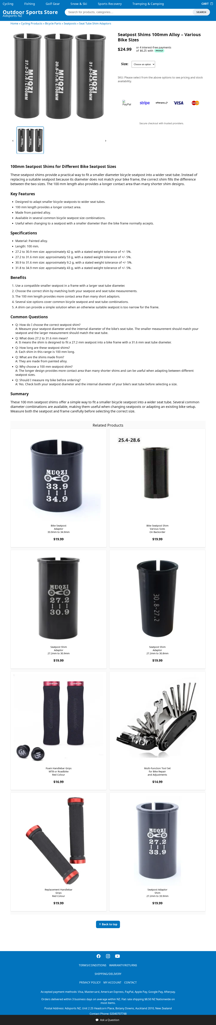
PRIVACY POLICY (90, 982)
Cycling (8, 4)
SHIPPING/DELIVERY (108, 974)
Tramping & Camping (148, 4)
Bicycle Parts (53, 23)
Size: (124, 64)
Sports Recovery (110, 4)
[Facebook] (98, 958)
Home (14, 23)
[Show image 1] (30, 140)
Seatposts (70, 23)
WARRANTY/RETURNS (123, 965)
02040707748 (118, 1014)
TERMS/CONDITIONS (92, 965)
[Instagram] (108, 958)
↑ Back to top (108, 924)
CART (205, 4)
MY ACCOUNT (112, 982)
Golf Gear (53, 4)
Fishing (29, 4)
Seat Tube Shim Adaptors (95, 23)
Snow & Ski (79, 4)
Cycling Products (31, 23)
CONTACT (130, 982)
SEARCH (201, 12)
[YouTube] (117, 958)
